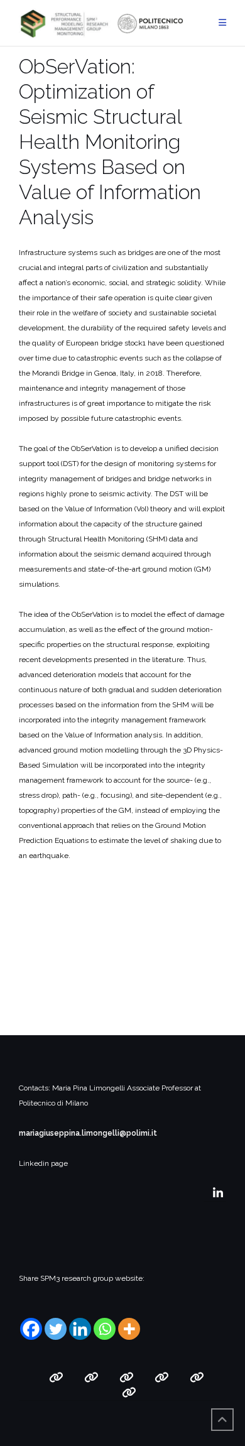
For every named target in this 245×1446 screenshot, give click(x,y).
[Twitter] (56, 1329)
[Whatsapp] (105, 1329)
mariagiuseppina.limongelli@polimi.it (88, 1133)
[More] (129, 1329)
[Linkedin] (80, 1329)
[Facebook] (31, 1329)
